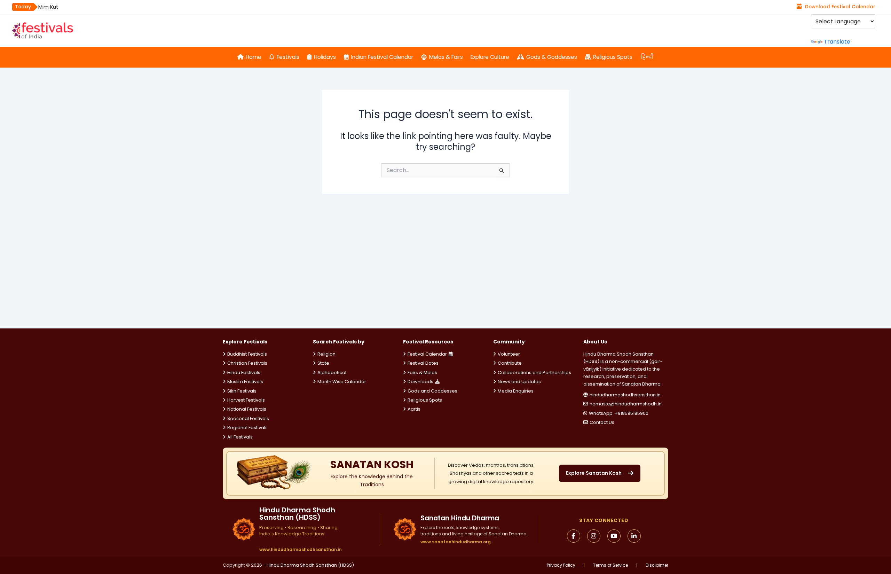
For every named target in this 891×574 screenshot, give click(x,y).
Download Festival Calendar (840, 6)
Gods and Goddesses (432, 391)
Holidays (325, 57)
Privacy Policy (561, 565)
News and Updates (519, 381)
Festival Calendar (427, 354)
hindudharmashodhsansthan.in (625, 394)
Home (253, 57)
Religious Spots (612, 57)
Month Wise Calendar (341, 381)
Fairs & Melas (422, 372)
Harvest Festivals (246, 400)
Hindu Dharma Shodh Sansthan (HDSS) (310, 565)
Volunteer (509, 354)
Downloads (420, 381)
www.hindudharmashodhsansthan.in (300, 549)
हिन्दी (647, 57)
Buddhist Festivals (247, 354)
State (323, 363)
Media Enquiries (516, 391)
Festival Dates (423, 363)
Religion (326, 354)
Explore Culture (490, 57)
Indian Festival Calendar (382, 57)
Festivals (288, 57)
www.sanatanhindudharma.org (455, 542)
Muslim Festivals (245, 381)
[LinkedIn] (634, 536)
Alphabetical (331, 372)
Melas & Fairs (446, 57)
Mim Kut (48, 6)
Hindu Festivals (243, 372)
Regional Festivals (247, 427)
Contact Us (602, 422)
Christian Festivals (247, 363)
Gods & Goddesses (551, 57)
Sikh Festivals (242, 391)
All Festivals (240, 437)
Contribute (510, 363)
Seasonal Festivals (248, 418)
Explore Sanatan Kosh (594, 473)
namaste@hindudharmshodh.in (626, 404)
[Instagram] (593, 536)
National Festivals (246, 409)
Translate (837, 42)
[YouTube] (614, 536)
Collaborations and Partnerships (534, 372)
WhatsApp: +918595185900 (618, 413)
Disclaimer (657, 565)
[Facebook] (573, 536)
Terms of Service (610, 565)
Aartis (414, 409)
